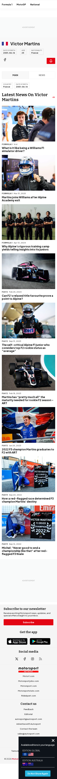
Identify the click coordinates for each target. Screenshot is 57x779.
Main (15, 75)
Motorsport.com (29, 686)
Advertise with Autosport (28, 724)
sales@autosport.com (29, 733)
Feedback (28, 709)
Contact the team (28, 729)
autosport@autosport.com (28, 719)
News (42, 75)
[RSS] (40, 659)
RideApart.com (28, 695)
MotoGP (21, 4)
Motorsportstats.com (28, 691)
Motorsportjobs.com (28, 681)
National (35, 4)
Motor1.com (28, 676)
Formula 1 (7, 4)
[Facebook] (5, 60)
